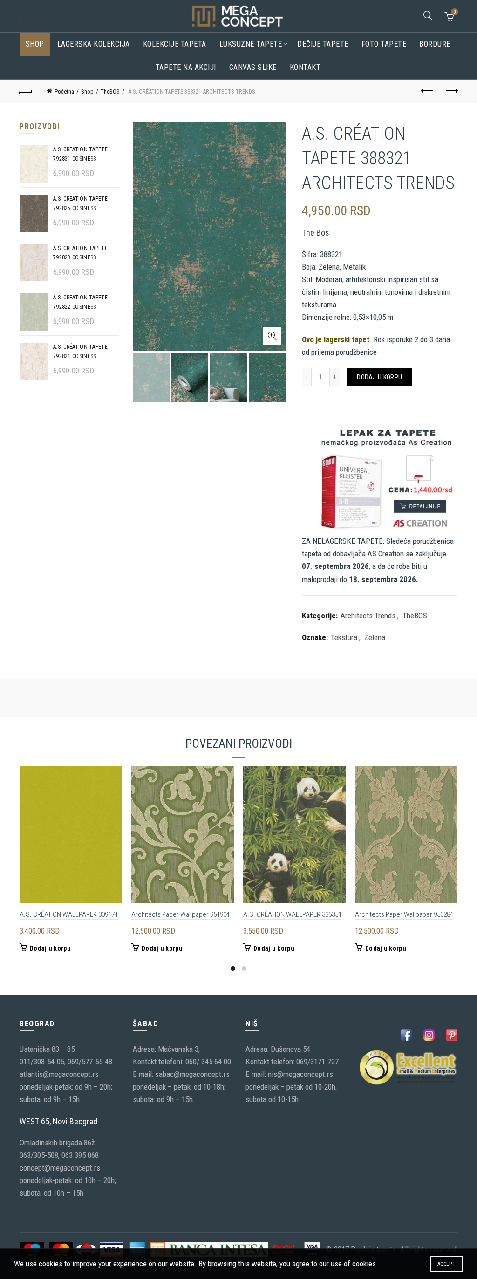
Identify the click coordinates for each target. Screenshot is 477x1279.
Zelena (374, 637)
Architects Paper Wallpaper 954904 (180, 914)
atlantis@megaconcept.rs (59, 1074)
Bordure (434, 44)
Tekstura (344, 637)
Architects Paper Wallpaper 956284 (404, 914)
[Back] (26, 91)
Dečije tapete (322, 44)
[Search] (428, 15)
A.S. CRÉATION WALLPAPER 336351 (292, 914)
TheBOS (110, 91)
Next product (451, 91)
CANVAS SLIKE (253, 67)
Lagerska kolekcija (93, 44)
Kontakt (305, 67)
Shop (35, 44)
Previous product (427, 91)
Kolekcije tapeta (174, 44)
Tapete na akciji (186, 67)
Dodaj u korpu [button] (50, 948)
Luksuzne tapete (250, 44)
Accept (446, 1264)
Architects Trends (368, 615)
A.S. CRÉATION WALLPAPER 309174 (69, 914)
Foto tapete (384, 44)
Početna (64, 91)
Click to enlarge (272, 336)
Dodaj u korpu (379, 377)
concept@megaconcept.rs (60, 1167)
